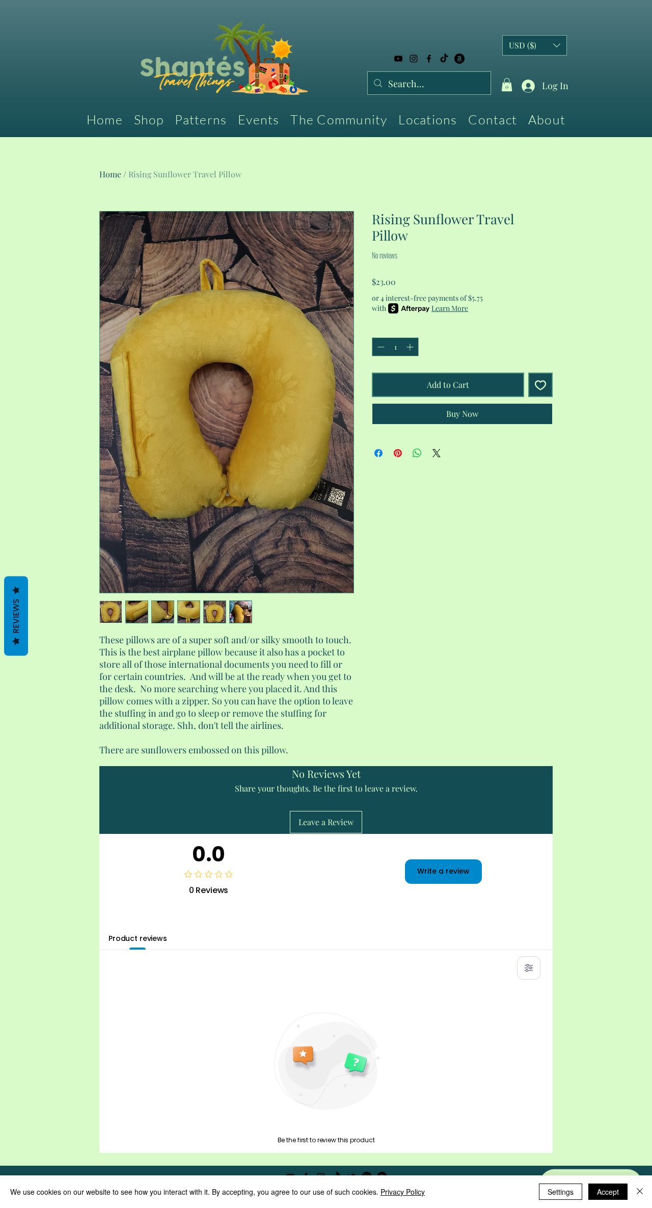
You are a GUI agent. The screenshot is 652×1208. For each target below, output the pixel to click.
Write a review (443, 871)
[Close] (640, 1192)
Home (110, 174)
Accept (608, 1192)
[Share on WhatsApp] (417, 453)
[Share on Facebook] (378, 453)
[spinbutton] (395, 347)
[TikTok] (444, 59)
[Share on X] (436, 453)
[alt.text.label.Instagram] (414, 59)
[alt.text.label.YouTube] (398, 59)
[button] (506, 84)
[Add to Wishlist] (540, 385)
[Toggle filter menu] (528, 968)
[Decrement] (379, 347)
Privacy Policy (403, 1192)
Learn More (449, 308)
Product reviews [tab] (137, 938)
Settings (561, 1192)
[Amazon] (459, 59)
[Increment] (410, 347)
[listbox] (534, 45)
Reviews (16, 616)
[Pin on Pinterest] (398, 453)
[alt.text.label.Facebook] (429, 59)
